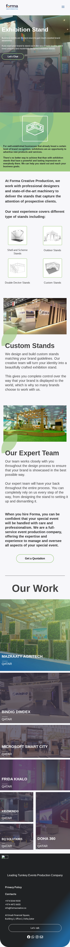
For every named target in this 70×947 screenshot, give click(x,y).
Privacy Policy (13, 887)
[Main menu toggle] (63, 6)
